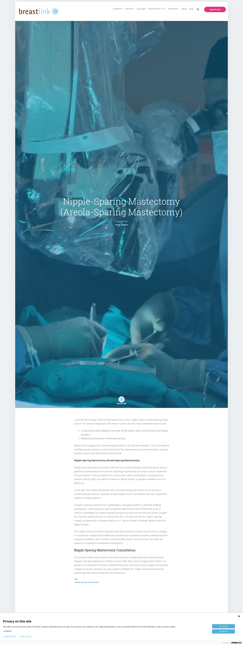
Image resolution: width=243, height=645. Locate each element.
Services (129, 8)
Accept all (223, 626)
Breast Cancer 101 (156, 8)
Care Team (141, 9)
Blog (191, 9)
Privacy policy (26, 636)
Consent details (9, 636)
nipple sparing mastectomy (87, 582)
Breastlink (121, 404)
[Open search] (199, 9)
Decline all (223, 631)
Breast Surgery (121, 225)
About (184, 9)
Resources (172, 8)
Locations (117, 8)
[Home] (38, 11)
